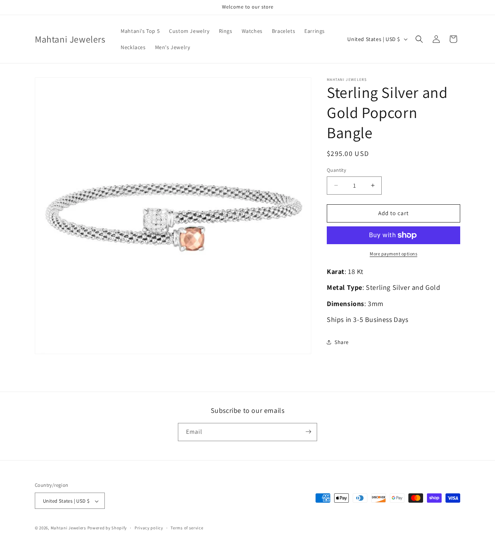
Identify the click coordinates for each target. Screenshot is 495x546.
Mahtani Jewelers (68, 528)
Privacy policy (149, 528)
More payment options (393, 254)
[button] (419, 39)
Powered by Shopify (107, 528)
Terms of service (187, 528)
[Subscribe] (308, 432)
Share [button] (342, 342)
